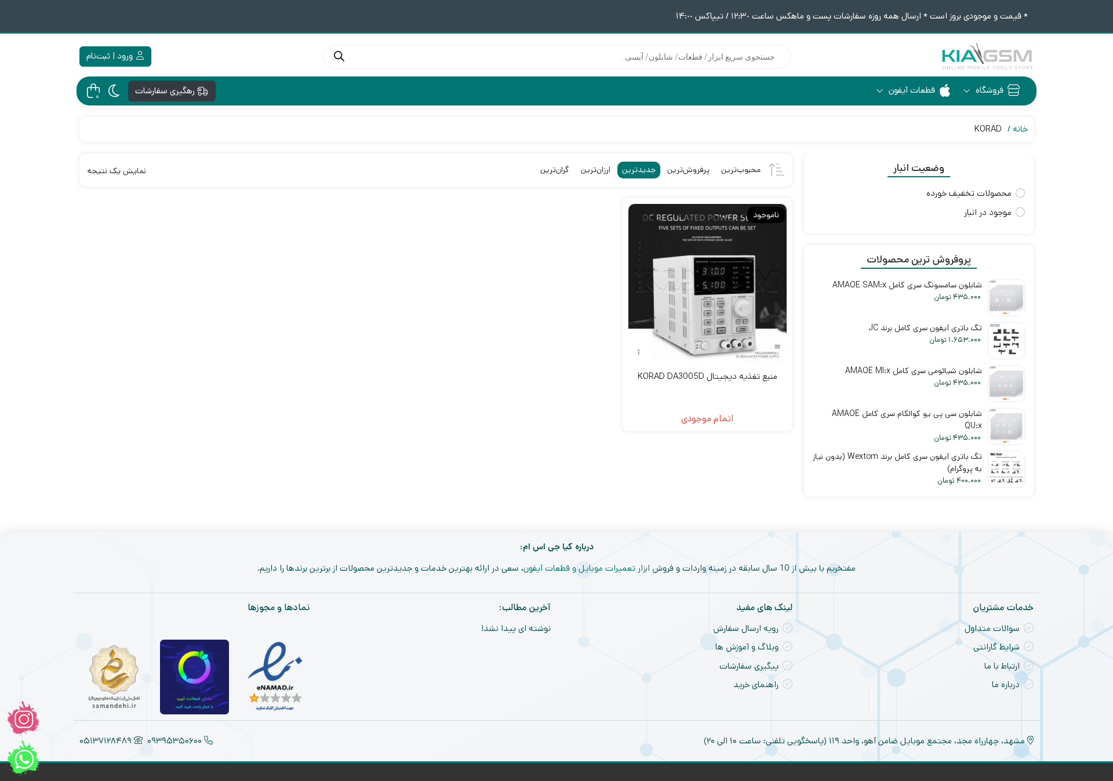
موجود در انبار (988, 212)
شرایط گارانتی (996, 647)
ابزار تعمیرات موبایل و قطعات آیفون (586, 568)
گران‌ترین (554, 170)
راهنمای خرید (756, 684)
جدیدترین (639, 170)
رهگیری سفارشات (166, 91)
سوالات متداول (992, 628)
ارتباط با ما (1002, 666)
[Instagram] (23, 718)
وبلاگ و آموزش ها (747, 647)
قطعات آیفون (910, 90)
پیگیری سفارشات (749, 666)
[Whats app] (23, 757)
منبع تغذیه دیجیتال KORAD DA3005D (707, 376)
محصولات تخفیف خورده (969, 193)
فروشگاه (988, 90)
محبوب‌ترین (741, 170)
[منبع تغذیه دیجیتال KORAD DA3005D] (707, 283)
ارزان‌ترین (595, 170)
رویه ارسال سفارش (746, 628)
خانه (1020, 129)
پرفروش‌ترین (688, 170)
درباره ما (1006, 684)
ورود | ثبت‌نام (110, 56)
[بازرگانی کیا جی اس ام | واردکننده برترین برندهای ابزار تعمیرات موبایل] (987, 56)
